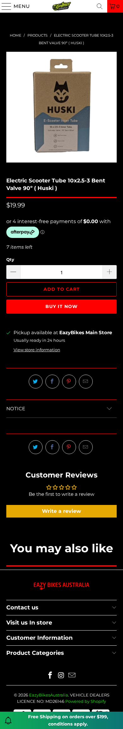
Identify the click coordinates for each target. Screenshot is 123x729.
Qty (10, 259)
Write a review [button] (61, 511)
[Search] (100, 6)
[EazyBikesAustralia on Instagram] (61, 676)
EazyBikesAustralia (48, 694)
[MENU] (4, 6)
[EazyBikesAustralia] (61, 6)
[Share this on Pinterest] (69, 381)
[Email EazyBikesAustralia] (72, 676)
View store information (37, 349)
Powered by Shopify (85, 701)
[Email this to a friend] (86, 381)
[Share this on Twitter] (36, 381)
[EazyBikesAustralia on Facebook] (50, 676)
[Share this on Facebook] (52, 381)
